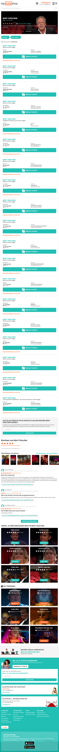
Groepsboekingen (30, 712)
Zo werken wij (6, 704)
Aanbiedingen (4, 720)
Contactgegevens (17, 718)
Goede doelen (16, 720)
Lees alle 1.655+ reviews (24, 23)
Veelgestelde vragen (18, 716)
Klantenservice (41, 712)
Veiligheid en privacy (42, 714)
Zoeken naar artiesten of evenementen (11, 8)
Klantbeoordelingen (18, 712)
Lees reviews (5, 692)
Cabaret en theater (6, 714)
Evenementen (5, 718)
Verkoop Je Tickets (30, 714)
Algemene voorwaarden (43, 716)
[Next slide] (55, 460)
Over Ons (15, 714)
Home (4, 20)
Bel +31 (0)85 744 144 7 (30, 651)
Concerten (4, 712)
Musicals (3, 716)
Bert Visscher (10, 20)
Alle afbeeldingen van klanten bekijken (47, 453)
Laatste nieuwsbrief (6, 722)
